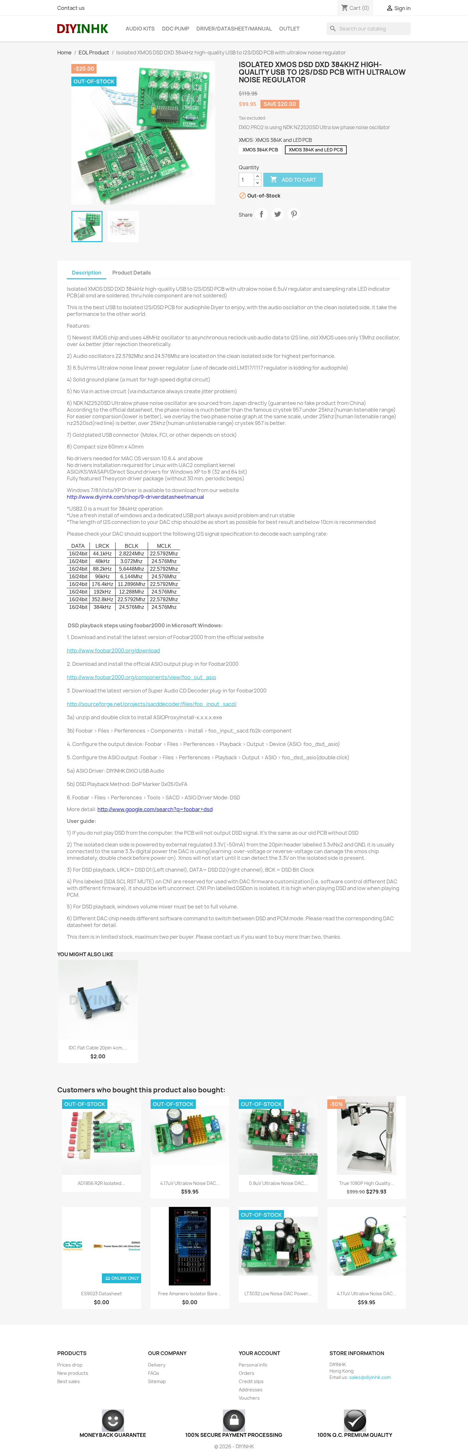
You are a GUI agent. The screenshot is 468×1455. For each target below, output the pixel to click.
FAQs (153, 1373)
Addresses (251, 1390)
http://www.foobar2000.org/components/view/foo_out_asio (141, 677)
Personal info (253, 1365)
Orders (246, 1373)
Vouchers (249, 1398)
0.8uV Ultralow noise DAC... (278, 1183)
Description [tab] (86, 272)
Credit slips (251, 1381)
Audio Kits (140, 28)
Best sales (68, 1381)
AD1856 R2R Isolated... (101, 1183)
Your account (259, 1353)
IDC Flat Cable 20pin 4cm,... (98, 1048)
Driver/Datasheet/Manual (234, 28)
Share (261, 214)
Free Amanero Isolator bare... (189, 1294)
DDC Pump (175, 28)
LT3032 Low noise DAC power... (278, 1294)
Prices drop (69, 1365)
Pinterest (293, 214)
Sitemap (157, 1381)
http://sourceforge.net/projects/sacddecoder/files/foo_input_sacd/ (152, 703)
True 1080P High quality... (366, 1183)
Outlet (289, 28)
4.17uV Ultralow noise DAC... (190, 1183)
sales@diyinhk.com (370, 1377)
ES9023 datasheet (101, 1294)
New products (72, 1373)
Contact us (71, 7)
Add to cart (293, 179)
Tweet (277, 214)
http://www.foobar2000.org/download (113, 650)
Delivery (157, 1365)
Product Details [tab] (131, 272)
